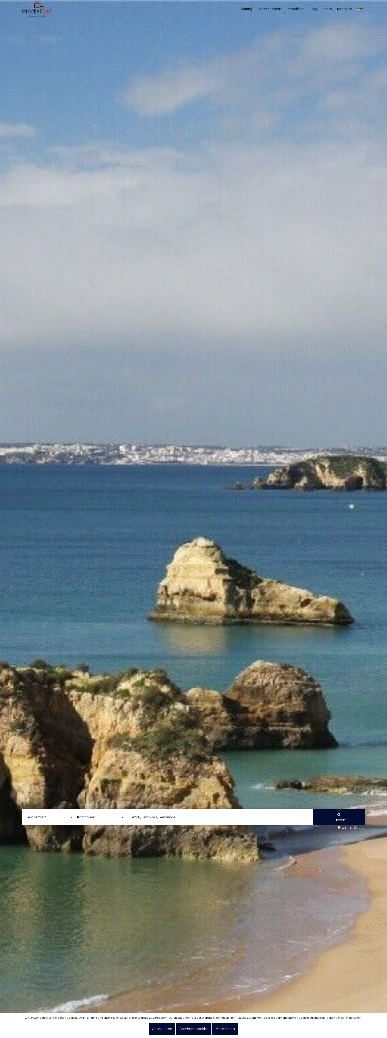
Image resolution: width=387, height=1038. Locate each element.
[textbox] (219, 817)
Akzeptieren (162, 1029)
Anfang (246, 9)
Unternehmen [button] (269, 9)
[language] (360, 9)
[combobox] (219, 817)
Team (327, 9)
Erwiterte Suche (351, 828)
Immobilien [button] (295, 9)
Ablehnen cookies (193, 1029)
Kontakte (344, 9)
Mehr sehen (225, 1029)
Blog (313, 9)
